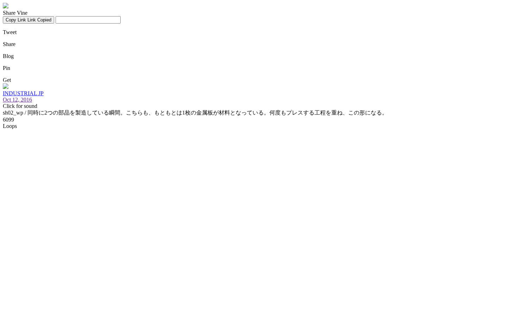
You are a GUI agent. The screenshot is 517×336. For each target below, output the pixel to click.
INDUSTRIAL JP (23, 93)
